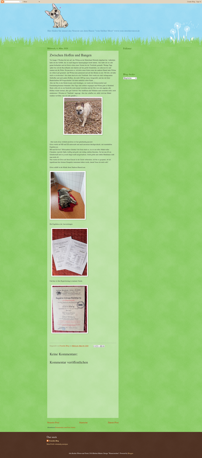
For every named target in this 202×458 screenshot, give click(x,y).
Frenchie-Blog (54, 441)
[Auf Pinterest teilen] (103, 346)
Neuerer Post (53, 422)
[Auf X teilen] (99, 346)
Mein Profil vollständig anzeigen (57, 444)
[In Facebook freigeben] (101, 346)
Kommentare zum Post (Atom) (65, 427)
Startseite (83, 422)
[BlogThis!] (97, 346)
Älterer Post (113, 422)
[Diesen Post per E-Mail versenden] (94, 346)
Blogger (130, 453)
